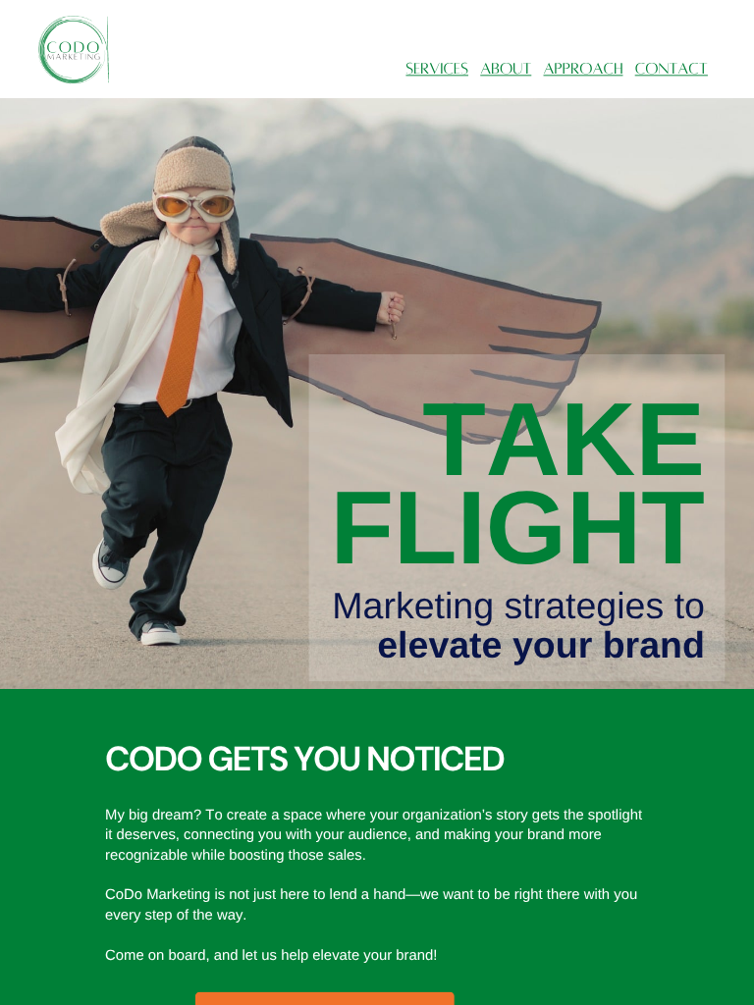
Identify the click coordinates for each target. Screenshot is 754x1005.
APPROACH (583, 70)
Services (436, 70)
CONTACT (671, 70)
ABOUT (505, 70)
